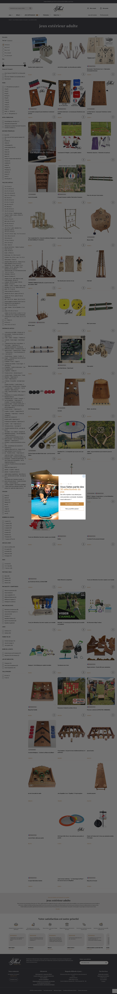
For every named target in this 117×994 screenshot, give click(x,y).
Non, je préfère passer (72, 509)
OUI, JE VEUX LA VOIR (72, 504)
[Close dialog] (84, 476)
